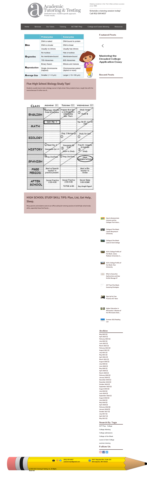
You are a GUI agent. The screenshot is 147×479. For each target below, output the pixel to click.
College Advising (105, 429)
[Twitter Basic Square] (107, 452)
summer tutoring (104, 443)
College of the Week (106, 436)
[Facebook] (60, 460)
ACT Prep (102, 426)
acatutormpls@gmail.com (72, 461)
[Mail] (53, 460)
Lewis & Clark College (106, 440)
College (109, 426)
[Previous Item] (103, 46)
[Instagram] (100, 452)
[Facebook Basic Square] (103, 452)
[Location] (89, 460)
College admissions (105, 433)
